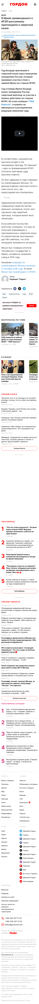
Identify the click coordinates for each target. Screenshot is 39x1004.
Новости (4, 776)
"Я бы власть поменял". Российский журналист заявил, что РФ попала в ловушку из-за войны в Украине (16, 630)
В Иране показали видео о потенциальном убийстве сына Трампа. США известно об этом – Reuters (18, 620)
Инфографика (6, 813)
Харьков (4, 845)
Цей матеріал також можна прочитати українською (19, 36)
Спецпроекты (24, 821)
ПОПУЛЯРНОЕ (8, 522)
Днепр (3, 849)
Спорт (3, 795)
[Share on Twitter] (19, 288)
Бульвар (6, 357)
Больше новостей (19, 698)
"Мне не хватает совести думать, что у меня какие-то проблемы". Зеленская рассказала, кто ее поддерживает (21, 735)
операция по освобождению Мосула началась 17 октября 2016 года (18, 265)
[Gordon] (18, 4)
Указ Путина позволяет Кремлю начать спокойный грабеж (18, 419)
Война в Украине (7, 780)
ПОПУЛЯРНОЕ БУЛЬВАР (13, 704)
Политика (4, 784)
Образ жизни (6, 806)
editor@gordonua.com (14, 925)
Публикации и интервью (29, 784)
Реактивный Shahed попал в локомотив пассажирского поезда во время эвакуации (20, 556)
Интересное (5, 817)
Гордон (3, 11)
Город (3, 826)
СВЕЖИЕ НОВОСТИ (10, 602)
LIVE (21, 799)
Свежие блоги (9, 394)
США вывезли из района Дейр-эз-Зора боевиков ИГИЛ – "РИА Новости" (11, 339)
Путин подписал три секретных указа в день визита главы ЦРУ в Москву (18, 667)
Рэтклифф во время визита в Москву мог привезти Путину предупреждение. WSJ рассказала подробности (18, 640)
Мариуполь (5, 853)
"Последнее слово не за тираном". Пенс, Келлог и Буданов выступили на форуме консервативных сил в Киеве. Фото (21, 569)
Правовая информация (9, 901)
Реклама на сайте (7, 897)
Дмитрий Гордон (29, 831)
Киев (3, 831)
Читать (31, 305)
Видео (22, 810)
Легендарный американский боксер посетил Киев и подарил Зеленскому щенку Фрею (19, 610)
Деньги (4, 788)
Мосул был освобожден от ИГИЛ (18, 272)
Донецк (4, 842)
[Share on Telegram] (24, 288)
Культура (4, 799)
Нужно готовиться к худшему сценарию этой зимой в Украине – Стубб (17, 659)
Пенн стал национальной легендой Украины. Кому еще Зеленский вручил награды (12, 378)
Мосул (5, 297)
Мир (10, 11)
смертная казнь (14, 294)
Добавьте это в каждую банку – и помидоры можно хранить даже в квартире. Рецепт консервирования (21, 723)
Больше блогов (19, 448)
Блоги (22, 791)
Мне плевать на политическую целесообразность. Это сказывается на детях (18, 428)
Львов (3, 834)
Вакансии (4, 890)
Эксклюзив (24, 802)
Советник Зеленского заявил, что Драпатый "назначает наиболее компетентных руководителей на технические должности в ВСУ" (20, 544)
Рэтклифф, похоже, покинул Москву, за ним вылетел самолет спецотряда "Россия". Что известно (18, 683)
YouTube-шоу (25, 817)
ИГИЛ (31, 294)
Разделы (23, 776)
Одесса (4, 838)
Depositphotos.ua (7, 955)
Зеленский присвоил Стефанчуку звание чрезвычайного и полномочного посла (17, 674)
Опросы (22, 813)
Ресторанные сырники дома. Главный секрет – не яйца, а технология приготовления (21, 761)
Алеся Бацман (28, 858)
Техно (3, 802)
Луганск (4, 856)
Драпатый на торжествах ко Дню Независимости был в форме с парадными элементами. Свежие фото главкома (22, 749)
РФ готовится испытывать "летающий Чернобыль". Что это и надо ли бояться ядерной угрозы (18, 650)
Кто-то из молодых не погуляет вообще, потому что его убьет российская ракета (18, 400)
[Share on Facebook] (14, 288)
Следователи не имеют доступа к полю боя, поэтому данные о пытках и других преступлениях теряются (19, 439)
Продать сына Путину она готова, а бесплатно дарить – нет (18, 410)
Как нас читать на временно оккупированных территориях (8, 907)
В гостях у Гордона (27, 788)
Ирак (4, 294)
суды (24, 294)
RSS (24, 870)
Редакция (4, 893)
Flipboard (26, 866)
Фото (21, 806)
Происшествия (6, 810)
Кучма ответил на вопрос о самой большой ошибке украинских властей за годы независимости (21, 582)
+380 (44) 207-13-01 (13, 918)
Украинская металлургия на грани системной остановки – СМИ (15, 692)
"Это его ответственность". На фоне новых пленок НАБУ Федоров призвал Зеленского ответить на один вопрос (21, 530)
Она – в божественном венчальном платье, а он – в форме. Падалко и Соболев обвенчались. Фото (20, 711)
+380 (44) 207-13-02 (13, 921)
